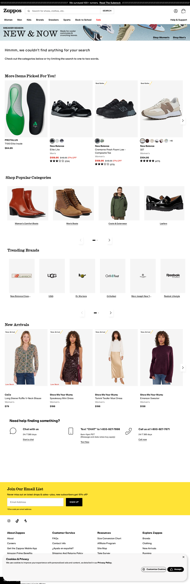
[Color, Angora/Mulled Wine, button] (161, 141)
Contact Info (59, 543)
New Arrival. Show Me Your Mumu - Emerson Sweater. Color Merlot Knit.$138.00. (161, 368)
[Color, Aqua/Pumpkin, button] (102, 141)
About (10, 538)
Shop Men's (179, 37)
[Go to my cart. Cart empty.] (183, 11)
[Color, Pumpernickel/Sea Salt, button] (147, 141)
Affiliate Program (106, 543)
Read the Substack (110, 2)
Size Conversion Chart (109, 538)
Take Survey (103, 553)
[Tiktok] (17, 521)
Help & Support (178, 19)
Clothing (147, 543)
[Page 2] (97, 240)
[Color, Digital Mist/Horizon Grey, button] (156, 141)
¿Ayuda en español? (63, 548)
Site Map (102, 548)
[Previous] (80, 240)
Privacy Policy (104, 562)
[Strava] (25, 521)
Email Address (18, 502)
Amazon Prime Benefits (19, 553)
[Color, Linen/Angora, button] (152, 141)
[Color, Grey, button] (61, 141)
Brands (146, 538)
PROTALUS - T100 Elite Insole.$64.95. (26, 115)
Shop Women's (161, 37)
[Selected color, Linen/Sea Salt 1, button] (142, 141)
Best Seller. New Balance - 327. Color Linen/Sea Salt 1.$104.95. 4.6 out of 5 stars (161, 121)
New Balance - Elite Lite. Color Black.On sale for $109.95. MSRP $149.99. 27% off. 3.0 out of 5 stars (71, 121)
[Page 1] (93, 240)
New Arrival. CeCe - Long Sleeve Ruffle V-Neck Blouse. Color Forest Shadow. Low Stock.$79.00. (26, 368)
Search (107, 10)
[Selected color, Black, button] (52, 141)
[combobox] (62, 11)
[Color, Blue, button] (57, 141)
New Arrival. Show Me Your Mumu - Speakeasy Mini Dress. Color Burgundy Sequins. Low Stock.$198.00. (71, 368)
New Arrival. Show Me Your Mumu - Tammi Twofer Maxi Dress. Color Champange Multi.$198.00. (116, 368)
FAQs (55, 538)
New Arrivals (149, 548)
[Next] (182, 120)
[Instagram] (9, 521)
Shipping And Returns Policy (67, 553)
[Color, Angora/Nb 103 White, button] (166, 141)
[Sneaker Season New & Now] (95, 32)
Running (146, 553)
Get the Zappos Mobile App (22, 548)
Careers (11, 543)
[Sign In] (175, 11)
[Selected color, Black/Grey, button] (97, 141)
